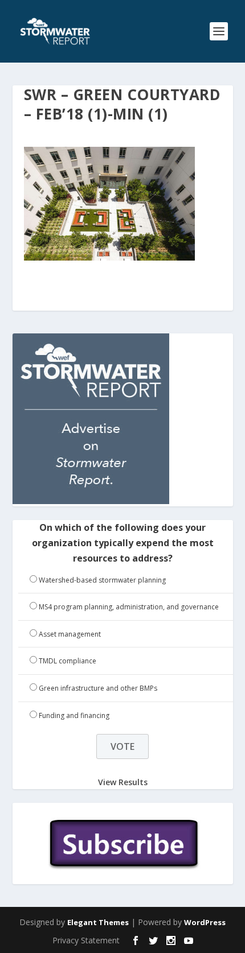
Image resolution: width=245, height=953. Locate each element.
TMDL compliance (67, 661)
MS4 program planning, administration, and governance (129, 607)
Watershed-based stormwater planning (102, 580)
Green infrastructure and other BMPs (98, 688)
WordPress (205, 922)
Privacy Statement (86, 940)
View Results (123, 781)
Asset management (70, 634)
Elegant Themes (98, 922)
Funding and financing (74, 715)
